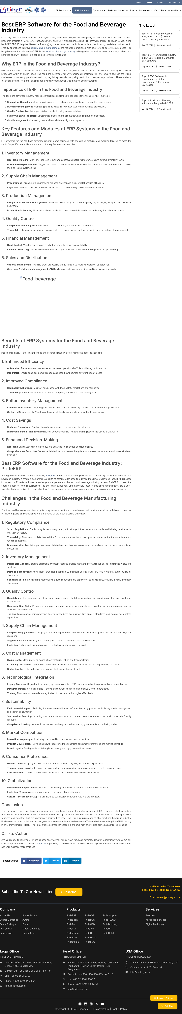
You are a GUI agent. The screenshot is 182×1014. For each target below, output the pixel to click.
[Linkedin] (85, 1004)
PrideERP (50, 475)
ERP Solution (82, 10)
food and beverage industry (61, 51)
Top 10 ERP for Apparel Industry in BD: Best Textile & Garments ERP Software (159, 57)
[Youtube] (102, 1004)
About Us (173, 10)
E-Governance (116, 10)
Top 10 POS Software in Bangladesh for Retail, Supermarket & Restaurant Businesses (155, 80)
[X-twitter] (96, 1004)
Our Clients (160, 10)
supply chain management (45, 47)
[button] (31, 861)
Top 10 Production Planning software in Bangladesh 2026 (157, 102)
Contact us (40, 843)
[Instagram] (91, 1004)
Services (130, 10)
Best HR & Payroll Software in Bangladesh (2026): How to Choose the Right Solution (157, 36)
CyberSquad (99, 10)
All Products (62, 10)
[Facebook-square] (80, 1004)
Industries (144, 10)
